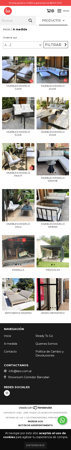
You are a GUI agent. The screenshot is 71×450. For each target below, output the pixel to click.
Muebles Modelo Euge (53, 87)
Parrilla (18, 269)
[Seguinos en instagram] (7, 393)
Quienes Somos (46, 343)
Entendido (35, 445)
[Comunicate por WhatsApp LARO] (62, 420)
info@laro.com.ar (20, 371)
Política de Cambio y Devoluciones (50, 353)
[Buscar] (30, 20)
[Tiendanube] (35, 409)
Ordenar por (10, 37)
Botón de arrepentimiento (35, 425)
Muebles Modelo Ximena (53, 225)
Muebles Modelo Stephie (53, 179)
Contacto (10, 351)
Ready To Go (44, 336)
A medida (10, 343)
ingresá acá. (35, 421)
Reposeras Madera (18, 312)
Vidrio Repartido (53, 312)
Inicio (6, 29)
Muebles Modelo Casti (18, 87)
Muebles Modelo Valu (18, 225)
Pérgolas (53, 269)
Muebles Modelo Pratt (18, 174)
